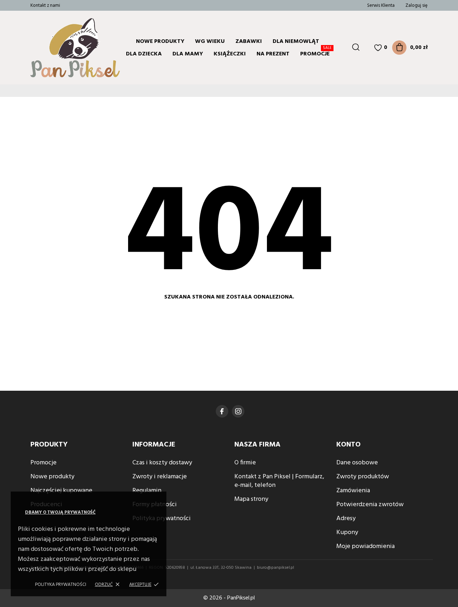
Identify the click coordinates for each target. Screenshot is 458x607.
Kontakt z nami (45, 5)
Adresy (346, 518)
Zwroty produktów (362, 477)
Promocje (316, 53)
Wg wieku (210, 41)
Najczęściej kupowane (61, 490)
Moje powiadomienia (365, 546)
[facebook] (222, 411)
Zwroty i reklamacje (159, 477)
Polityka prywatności (60, 584)
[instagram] (238, 411)
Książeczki (230, 54)
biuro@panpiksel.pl (275, 567)
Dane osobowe (357, 463)
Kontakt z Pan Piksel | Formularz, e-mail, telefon (279, 481)
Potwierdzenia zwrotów (370, 504)
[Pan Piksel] (59, 47)
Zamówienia (353, 490)
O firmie (245, 463)
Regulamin (146, 490)
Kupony (347, 532)
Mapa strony (251, 499)
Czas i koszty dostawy (162, 463)
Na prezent (273, 54)
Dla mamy (187, 54)
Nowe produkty (160, 41)
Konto (348, 444)
